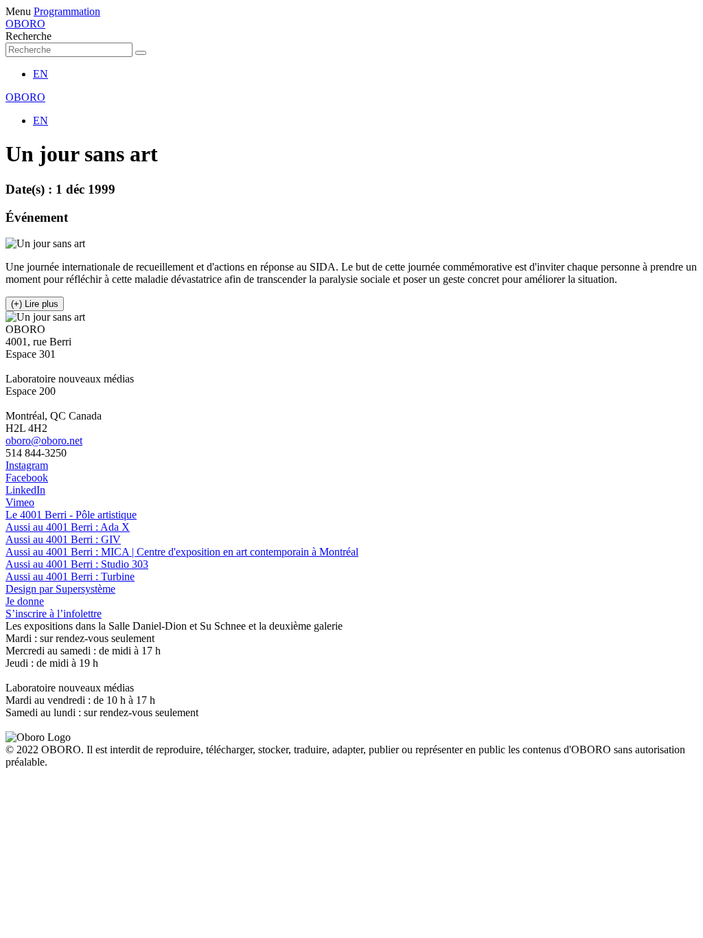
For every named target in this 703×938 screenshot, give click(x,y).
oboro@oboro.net (43, 440)
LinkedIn (25, 490)
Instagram (26, 465)
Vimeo (19, 502)
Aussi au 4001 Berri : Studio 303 (76, 564)
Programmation (67, 11)
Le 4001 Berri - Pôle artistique (71, 515)
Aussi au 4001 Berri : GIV (63, 539)
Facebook (26, 477)
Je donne (24, 601)
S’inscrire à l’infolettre (53, 613)
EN (40, 74)
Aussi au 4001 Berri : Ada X (67, 527)
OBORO (25, 24)
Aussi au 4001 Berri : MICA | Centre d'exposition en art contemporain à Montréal (181, 552)
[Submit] (140, 53)
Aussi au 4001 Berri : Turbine (70, 576)
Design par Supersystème (60, 589)
